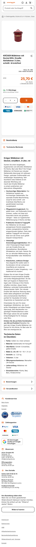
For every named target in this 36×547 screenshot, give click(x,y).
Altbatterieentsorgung (9, 531)
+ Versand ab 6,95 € (26, 83)
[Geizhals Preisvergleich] (16, 415)
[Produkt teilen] (31, 55)
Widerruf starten (18, 510)
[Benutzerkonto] (26, 3)
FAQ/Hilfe (4, 406)
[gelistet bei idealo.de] (5, 415)
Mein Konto (5, 402)
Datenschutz (6, 523)
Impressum (5, 519)
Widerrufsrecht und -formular (11, 539)
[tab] (18, 140)
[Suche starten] (31, 8)
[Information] (22, 3)
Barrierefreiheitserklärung (10, 535)
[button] (4, 78)
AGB (3, 527)
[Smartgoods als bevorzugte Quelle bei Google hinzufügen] (12, 441)
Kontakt (4, 409)
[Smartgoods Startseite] (11, 3)
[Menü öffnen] (4, 3)
